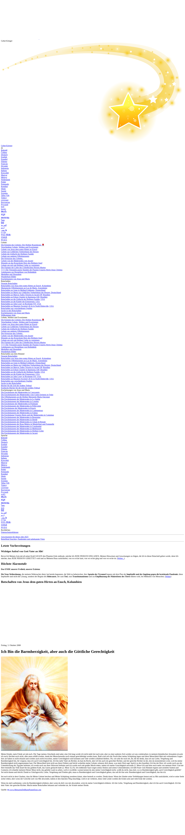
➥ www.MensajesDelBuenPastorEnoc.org (24, 790)
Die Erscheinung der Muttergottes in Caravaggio (20, 392)
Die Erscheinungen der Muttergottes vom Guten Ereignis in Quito (27, 395)
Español (4, 159)
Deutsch (4, 155)
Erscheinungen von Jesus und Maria (15, 279)
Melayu (4, 177)
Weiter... (121, 558)
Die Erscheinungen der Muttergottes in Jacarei (19, 433)
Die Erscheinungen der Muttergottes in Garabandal (21, 426)
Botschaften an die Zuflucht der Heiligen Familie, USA (23, 299)
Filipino (4, 161)
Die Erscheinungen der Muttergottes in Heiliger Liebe (22, 431)
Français (4, 164)
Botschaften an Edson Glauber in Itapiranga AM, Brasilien (24, 297)
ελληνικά (4, 200)
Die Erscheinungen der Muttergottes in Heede (19, 420)
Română (4, 186)
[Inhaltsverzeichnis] (20, 624)
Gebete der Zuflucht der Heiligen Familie (17, 254)
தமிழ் (3, 494)
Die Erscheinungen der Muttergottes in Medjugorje (21, 429)
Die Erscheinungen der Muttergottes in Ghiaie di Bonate (23, 422)
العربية (4, 225)
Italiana (4, 171)
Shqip (3, 189)
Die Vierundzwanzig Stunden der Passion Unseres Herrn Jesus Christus (31, 270)
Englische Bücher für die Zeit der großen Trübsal (20, 388)
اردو (2, 228)
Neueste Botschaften (9, 283)
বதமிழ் (3, 209)
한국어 (4, 240)
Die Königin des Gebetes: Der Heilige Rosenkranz (22, 245)
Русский (4, 205)
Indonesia (5, 168)
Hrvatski (4, 166)
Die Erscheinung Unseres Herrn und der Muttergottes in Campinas (27, 415)
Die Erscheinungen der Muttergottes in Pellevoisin (21, 406)
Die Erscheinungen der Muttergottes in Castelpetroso (22, 410)
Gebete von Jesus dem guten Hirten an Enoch (19, 249)
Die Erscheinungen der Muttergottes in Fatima (19, 413)
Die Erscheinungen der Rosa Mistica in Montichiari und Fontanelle (27, 424)
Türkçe (4, 198)
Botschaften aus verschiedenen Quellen (16, 308)
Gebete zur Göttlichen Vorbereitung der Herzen (20, 252)
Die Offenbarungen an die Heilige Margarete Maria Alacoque (25, 397)
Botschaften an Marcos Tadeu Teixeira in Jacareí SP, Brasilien (25, 295)
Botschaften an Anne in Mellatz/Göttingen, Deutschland (23, 290)
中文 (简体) (6, 235)
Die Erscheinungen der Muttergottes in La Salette (20, 399)
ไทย (3, 220)
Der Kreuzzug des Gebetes (12, 258)
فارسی (4, 230)
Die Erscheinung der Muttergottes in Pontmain (19, 404)
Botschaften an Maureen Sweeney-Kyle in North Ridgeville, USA (27, 306)
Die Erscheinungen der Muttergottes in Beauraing (20, 417)
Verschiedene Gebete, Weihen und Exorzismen (19, 247)
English (4, 157)
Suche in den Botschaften (11, 311)
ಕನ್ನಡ (3, 214)
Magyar (4, 175)
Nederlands (5, 180)
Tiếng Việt (5, 195)
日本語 (4, 237)
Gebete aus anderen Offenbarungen (15, 256)
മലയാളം (5, 217)
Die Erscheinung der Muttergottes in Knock (18, 408)
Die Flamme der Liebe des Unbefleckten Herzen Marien (23, 267)
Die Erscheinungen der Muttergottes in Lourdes (20, 401)
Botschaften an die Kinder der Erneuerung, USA (20, 301)
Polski (3, 182)
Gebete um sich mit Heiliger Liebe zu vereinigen (20, 265)
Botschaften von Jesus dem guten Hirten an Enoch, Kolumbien (26, 286)
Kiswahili (5, 173)
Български (5, 202)
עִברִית (3, 232)
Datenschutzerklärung (9, 532)
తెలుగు (4, 211)
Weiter (168, 576)
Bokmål (4, 150)
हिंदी (2, 223)
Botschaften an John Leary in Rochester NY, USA (21, 304)
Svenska (4, 193)
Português (5, 184)
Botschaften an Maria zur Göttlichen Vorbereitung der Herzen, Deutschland (31, 292)
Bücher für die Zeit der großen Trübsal (16, 386)
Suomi (3, 191)
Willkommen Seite (8, 315)
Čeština (4, 152)
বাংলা (2, 207)
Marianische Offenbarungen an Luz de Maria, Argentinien (24, 288)
